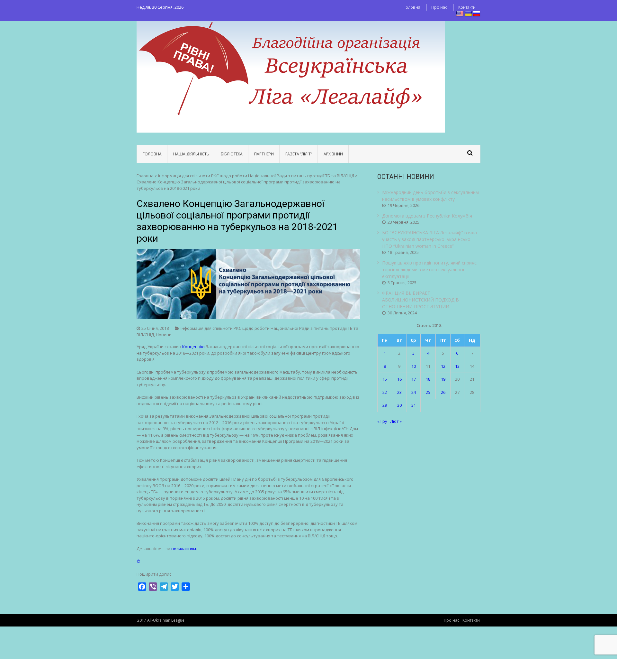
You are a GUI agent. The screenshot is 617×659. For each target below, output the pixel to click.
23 (399, 392)
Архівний (333, 154)
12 (443, 366)
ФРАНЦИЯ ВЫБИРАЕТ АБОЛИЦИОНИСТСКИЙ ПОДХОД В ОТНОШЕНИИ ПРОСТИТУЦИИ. (420, 300)
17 (413, 379)
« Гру (382, 421)
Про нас (439, 7)
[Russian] (476, 14)
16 (399, 379)
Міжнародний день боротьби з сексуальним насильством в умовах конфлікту (430, 195)
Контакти (467, 7)
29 (384, 405)
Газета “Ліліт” (298, 154)
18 (428, 379)
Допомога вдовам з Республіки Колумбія (427, 216)
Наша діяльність (191, 154)
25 (428, 392)
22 (384, 392)
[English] (460, 14)
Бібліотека (232, 154)
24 (413, 392)
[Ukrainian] (468, 14)
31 (413, 405)
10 (413, 366)
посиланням (183, 549)
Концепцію (193, 346)
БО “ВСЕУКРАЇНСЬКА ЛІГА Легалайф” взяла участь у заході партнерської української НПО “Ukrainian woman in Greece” (429, 239)
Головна (412, 7)
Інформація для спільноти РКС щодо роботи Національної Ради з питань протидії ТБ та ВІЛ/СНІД (256, 176)
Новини (164, 335)
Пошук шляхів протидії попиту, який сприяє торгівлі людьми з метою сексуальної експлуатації (429, 269)
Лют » (396, 421)
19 (443, 379)
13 (457, 366)
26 (443, 392)
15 (384, 379)
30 (399, 405)
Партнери (264, 154)
